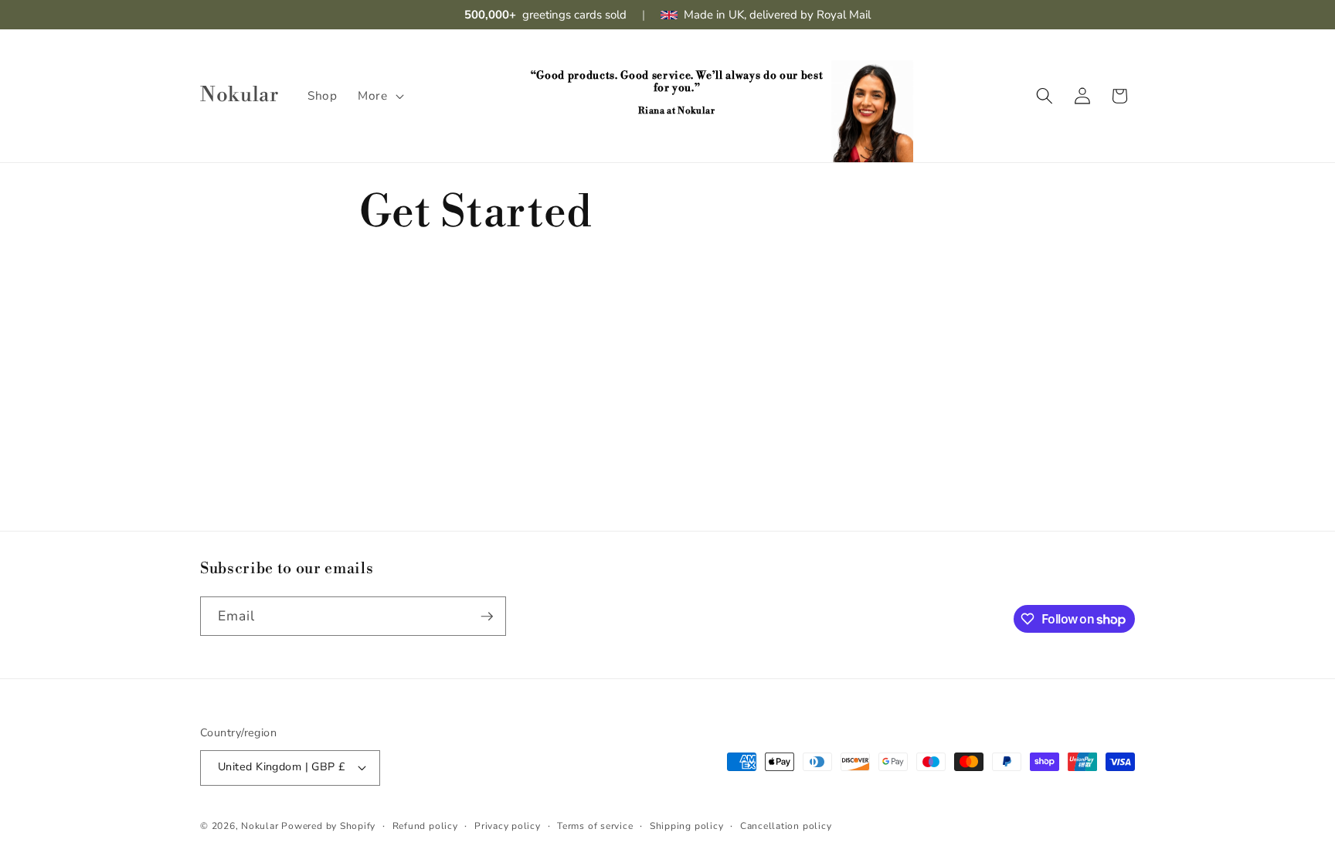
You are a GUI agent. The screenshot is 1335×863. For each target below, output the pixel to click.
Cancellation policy (786, 826)
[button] (379, 96)
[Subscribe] (486, 616)
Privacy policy (507, 826)
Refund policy (425, 826)
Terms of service (595, 826)
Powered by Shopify (328, 826)
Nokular (259, 826)
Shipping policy (687, 826)
